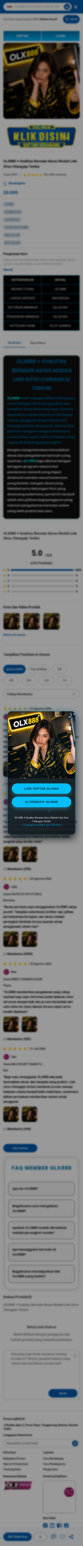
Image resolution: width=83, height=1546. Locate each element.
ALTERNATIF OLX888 (41, 801)
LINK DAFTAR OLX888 (41, 788)
